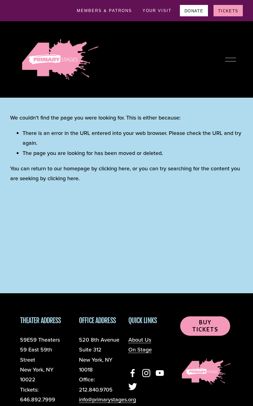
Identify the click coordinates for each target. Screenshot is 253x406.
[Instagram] (146, 373)
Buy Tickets (205, 326)
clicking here (114, 168)
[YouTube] (160, 373)
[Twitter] (132, 386)
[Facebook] (132, 373)
